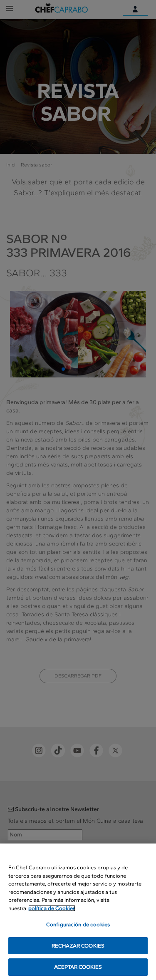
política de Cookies (51, 908)
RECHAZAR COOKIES (78, 946)
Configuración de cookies (78, 924)
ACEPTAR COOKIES (78, 967)
